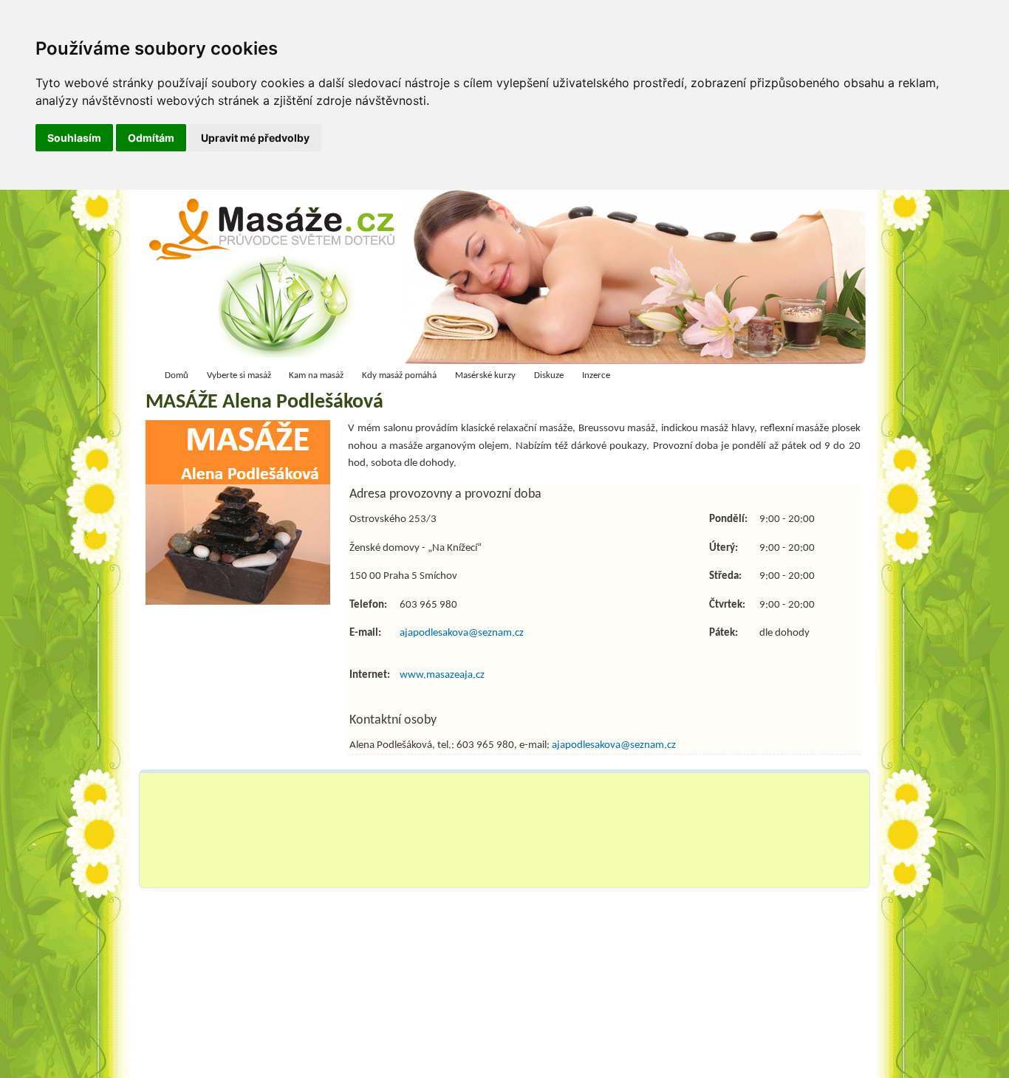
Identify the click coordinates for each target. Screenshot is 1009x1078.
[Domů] (276, 280)
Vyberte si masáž (239, 375)
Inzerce (596, 375)
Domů (176, 375)
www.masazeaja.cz (442, 675)
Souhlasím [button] (74, 137)
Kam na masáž (316, 375)
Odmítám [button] (151, 137)
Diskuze (549, 375)
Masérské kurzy (485, 375)
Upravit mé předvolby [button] (255, 137)
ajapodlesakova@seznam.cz (462, 633)
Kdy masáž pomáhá (399, 375)
